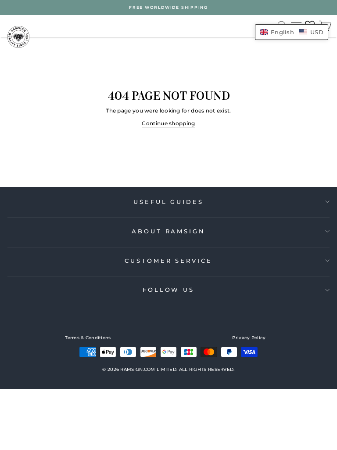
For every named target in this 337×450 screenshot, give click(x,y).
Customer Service (168, 260)
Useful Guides (168, 201)
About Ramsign (168, 231)
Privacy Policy (248, 338)
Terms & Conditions (88, 338)
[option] (168, 7)
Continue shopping (168, 123)
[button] (291, 32)
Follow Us (168, 289)
